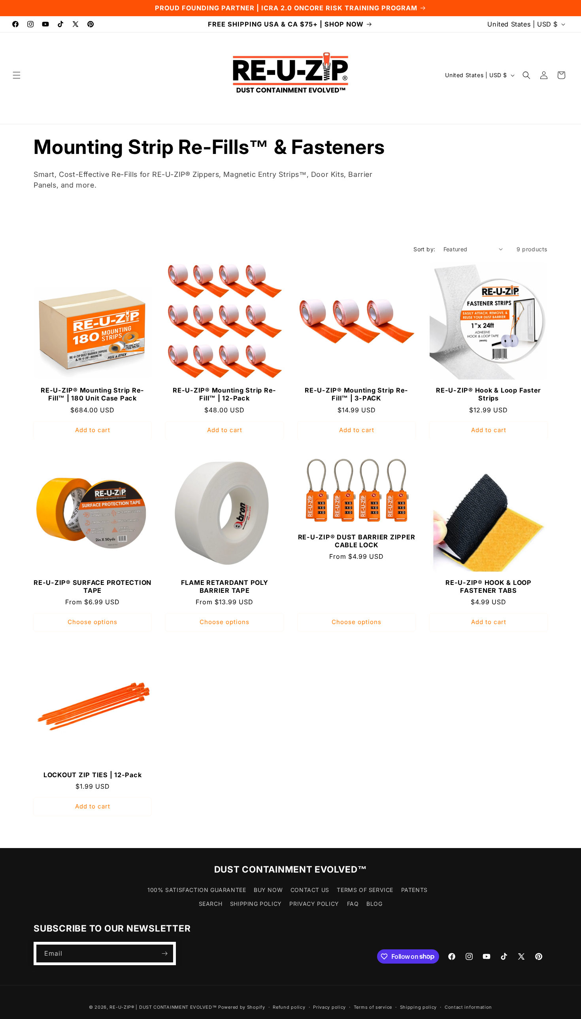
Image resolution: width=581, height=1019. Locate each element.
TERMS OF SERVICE (365, 889)
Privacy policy (329, 1007)
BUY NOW (268, 889)
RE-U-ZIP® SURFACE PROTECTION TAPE (92, 586)
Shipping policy (418, 1007)
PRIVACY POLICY (314, 904)
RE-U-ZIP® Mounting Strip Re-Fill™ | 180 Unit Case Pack (92, 394)
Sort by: (424, 249)
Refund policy (289, 1007)
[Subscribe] (164, 953)
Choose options (92, 622)
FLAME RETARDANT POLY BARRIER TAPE (224, 586)
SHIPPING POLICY (256, 904)
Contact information (468, 1007)
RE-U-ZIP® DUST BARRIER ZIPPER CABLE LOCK (356, 541)
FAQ (353, 904)
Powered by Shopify (241, 1007)
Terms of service (373, 1007)
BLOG (374, 904)
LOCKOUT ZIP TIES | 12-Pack (92, 775)
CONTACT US (309, 889)
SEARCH (211, 904)
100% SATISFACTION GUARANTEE (196, 889)
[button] (16, 75)
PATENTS (414, 889)
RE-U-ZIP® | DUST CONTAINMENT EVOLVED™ (163, 1007)
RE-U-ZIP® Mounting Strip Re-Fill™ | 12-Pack (224, 394)
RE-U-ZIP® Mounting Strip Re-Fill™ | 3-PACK (356, 394)
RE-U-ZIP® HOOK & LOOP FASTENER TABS (488, 586)
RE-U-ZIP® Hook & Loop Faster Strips (488, 394)
